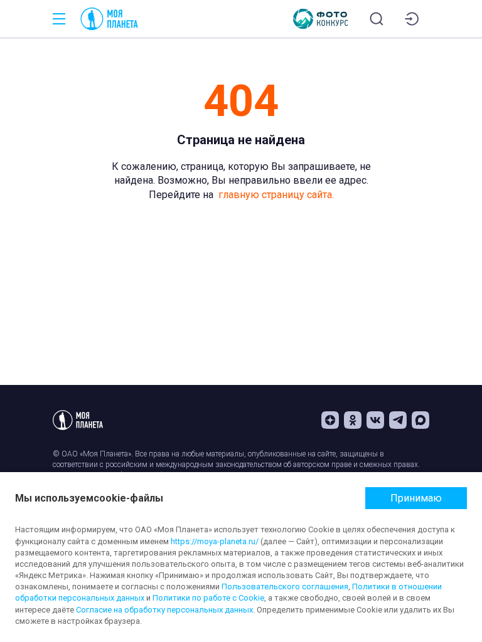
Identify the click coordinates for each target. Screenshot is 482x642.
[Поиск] (376, 19)
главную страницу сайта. (276, 195)
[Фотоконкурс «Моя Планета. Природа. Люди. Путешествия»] (320, 19)
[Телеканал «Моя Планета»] (109, 19)
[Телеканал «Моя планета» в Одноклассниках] (353, 420)
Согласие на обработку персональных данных (164, 609)
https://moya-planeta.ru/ (215, 541)
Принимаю (416, 498)
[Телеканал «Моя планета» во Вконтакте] (375, 420)
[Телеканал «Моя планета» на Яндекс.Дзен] (330, 420)
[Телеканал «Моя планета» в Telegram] (398, 420)
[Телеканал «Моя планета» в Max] (420, 420)
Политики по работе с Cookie (208, 598)
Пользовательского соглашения (285, 586)
